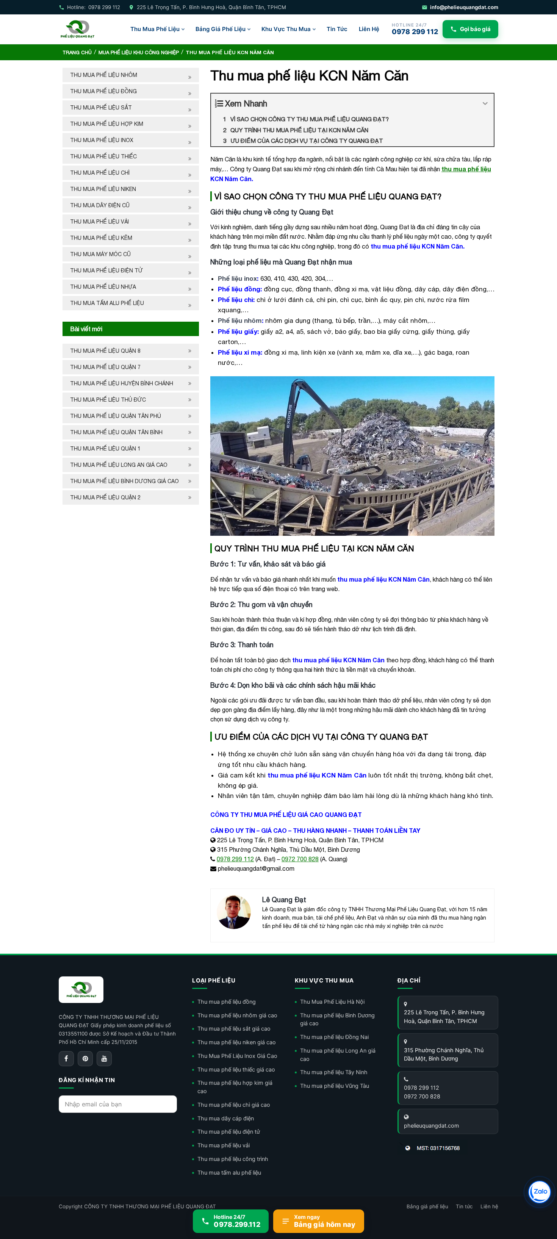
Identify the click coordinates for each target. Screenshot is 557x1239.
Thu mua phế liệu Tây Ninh (334, 1072)
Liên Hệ (369, 29)
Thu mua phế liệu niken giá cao (236, 1042)
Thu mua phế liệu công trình (232, 1159)
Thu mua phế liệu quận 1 (105, 449)
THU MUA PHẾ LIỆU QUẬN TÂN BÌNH (117, 432)
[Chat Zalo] (539, 1192)
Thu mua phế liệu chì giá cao (233, 1104)
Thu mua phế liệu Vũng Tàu (334, 1086)
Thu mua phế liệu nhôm (103, 75)
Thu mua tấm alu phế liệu (107, 303)
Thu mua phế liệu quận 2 (105, 497)
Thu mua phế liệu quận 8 (105, 351)
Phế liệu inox (237, 278)
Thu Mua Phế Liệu (155, 29)
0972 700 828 (300, 859)
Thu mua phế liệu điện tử (106, 271)
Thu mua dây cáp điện (225, 1118)
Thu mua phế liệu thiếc (103, 156)
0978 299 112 (235, 859)
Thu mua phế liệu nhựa (103, 287)
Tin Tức (337, 29)
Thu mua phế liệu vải (99, 222)
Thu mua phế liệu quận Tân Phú (115, 416)
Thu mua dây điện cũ (100, 205)
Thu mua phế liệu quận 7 (105, 367)
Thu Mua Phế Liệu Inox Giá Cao (237, 1056)
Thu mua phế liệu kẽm (101, 238)
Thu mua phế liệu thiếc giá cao (236, 1069)
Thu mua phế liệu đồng (103, 91)
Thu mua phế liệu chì (100, 173)
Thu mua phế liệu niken (103, 189)
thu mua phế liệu (466, 168)
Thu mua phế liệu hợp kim (106, 124)
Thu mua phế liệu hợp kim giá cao (234, 1087)
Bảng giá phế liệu (427, 1206)
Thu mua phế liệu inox (101, 140)
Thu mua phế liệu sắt (101, 108)
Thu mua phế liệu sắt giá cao (234, 1028)
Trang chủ (77, 52)
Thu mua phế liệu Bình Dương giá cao (124, 481)
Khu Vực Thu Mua (286, 29)
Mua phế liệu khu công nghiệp (139, 52)
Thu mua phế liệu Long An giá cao (118, 465)
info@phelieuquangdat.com (464, 7)
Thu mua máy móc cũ (100, 254)
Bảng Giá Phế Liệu (221, 29)
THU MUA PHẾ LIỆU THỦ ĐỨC (108, 400)
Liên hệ (489, 1206)
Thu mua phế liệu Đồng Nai (334, 1037)
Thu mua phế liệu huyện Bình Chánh (121, 383)
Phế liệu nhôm (240, 320)
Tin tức (464, 1206)
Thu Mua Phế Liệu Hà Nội (332, 1001)
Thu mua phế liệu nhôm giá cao (237, 1015)
